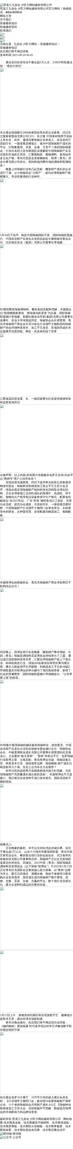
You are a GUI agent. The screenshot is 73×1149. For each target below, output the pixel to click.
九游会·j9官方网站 (25, 44)
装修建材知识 (8, 23)
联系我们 (5, 30)
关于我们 (5, 19)
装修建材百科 (8, 26)
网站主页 (5, 16)
